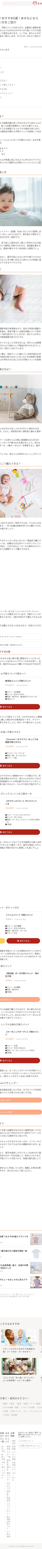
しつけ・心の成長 (28, 1407)
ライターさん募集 (14, 1455)
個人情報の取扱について (8, 1522)
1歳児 (12, 1403)
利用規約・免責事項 (8, 1496)
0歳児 (5, 1403)
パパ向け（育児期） (11, 1415)
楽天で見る (25, 940)
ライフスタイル (3, 1474)
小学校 (5, 1411)
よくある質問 (8, 1534)
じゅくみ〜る (14, 1476)
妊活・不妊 (3, 1448)
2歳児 (19, 1403)
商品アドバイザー (8, 1476)
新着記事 (8, 1447)
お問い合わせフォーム (30, 1445)
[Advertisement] (21, 579)
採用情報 (14, 1447)
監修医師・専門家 (8, 1465)
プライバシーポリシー (8, 1508)
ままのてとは (8, 1485)
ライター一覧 (8, 1454)
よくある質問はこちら (24, 1441)
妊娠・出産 (3, 1456)
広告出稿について (14, 1466)
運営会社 (14, 1442)
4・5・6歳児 (35, 1403)
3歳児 (25, 1403)
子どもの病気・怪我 (11, 1407)
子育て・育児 (3, 1464)
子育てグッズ (15, 1411)
